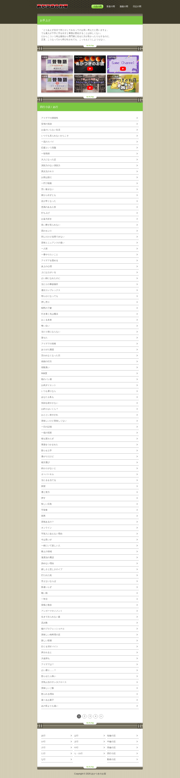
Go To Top (90, 46)
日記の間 (137, 6)
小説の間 (97, 6)
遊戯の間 (124, 6)
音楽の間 (110, 6)
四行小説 (45, 106)
